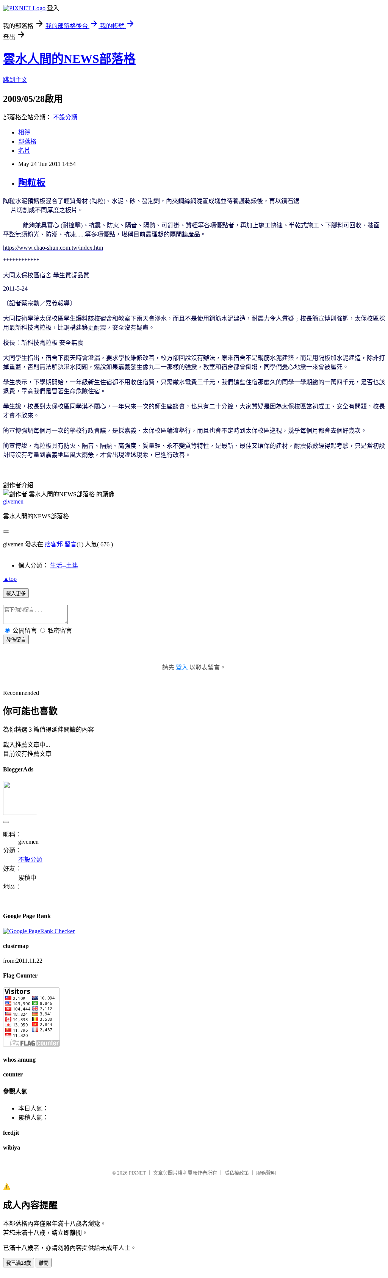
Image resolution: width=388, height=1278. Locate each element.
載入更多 (16, 593)
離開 (43, 1263)
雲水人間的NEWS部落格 (69, 59)
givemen (13, 501)
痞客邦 (54, 544)
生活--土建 (64, 565)
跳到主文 (15, 80)
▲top (10, 579)
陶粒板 (31, 183)
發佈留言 (16, 640)
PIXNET (137, 1173)
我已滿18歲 (18, 1263)
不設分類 (65, 117)
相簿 (24, 132)
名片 (24, 150)
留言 (70, 544)
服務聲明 (266, 1173)
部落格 (27, 141)
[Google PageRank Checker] (39, 931)
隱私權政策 (236, 1173)
